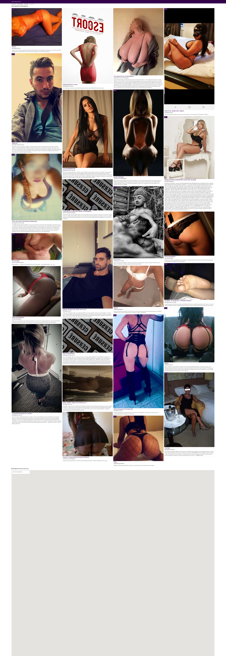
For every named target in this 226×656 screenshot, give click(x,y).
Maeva (116, 308)
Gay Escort (117, 259)
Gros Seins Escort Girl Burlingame (124, 76)
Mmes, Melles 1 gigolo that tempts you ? (75, 402)
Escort (14, 46)
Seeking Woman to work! (70, 84)
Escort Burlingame (170, 256)
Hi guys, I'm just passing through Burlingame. (76, 457)
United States (20, 4)
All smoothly (15, 261)
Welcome (14, 143)
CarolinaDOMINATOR (69, 168)
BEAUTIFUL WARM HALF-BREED (174, 111)
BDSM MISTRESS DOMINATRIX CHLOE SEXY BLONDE (180, 180)
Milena (166, 363)
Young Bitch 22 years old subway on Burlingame (77, 211)
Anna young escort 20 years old (123, 409)
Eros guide (14, 4)
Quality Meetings (119, 177)
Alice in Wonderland (69, 353)
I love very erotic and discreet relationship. (24, 221)
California (26, 4)
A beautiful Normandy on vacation (22, 413)
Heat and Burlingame (18, 317)
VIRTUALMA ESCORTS (16, 1)
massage (167, 448)
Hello (115, 462)
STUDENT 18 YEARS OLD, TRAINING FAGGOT (178, 300)
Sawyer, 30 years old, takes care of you (74, 309)
